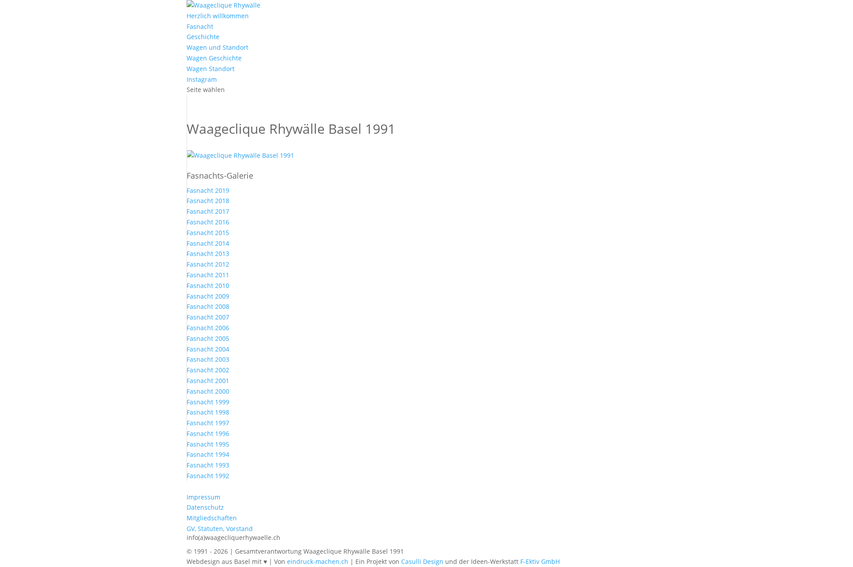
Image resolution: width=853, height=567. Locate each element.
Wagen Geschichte (214, 58)
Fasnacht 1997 (208, 423)
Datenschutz (205, 507)
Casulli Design (422, 561)
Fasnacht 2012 (208, 264)
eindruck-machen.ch (317, 561)
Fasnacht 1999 (208, 402)
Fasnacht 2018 (208, 200)
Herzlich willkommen (218, 16)
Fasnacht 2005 (208, 338)
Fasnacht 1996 (208, 433)
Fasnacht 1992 (208, 475)
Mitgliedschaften (212, 518)
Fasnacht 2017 (208, 211)
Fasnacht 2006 (208, 327)
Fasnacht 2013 (208, 253)
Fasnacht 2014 (208, 243)
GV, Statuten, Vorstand (220, 528)
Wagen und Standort (217, 47)
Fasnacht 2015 (208, 232)
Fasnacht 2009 (208, 296)
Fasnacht (200, 26)
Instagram (202, 79)
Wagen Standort (211, 68)
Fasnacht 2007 (208, 317)
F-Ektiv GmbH (540, 561)
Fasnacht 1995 (208, 444)
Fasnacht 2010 (208, 285)
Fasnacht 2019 (208, 190)
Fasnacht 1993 (208, 465)
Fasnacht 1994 (208, 454)
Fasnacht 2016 (208, 222)
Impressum (203, 497)
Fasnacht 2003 (208, 359)
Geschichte (203, 36)
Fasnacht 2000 (208, 391)
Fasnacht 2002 (208, 370)
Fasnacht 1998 (208, 412)
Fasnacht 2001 (208, 380)
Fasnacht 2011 (208, 275)
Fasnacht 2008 (208, 306)
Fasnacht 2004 (208, 349)
